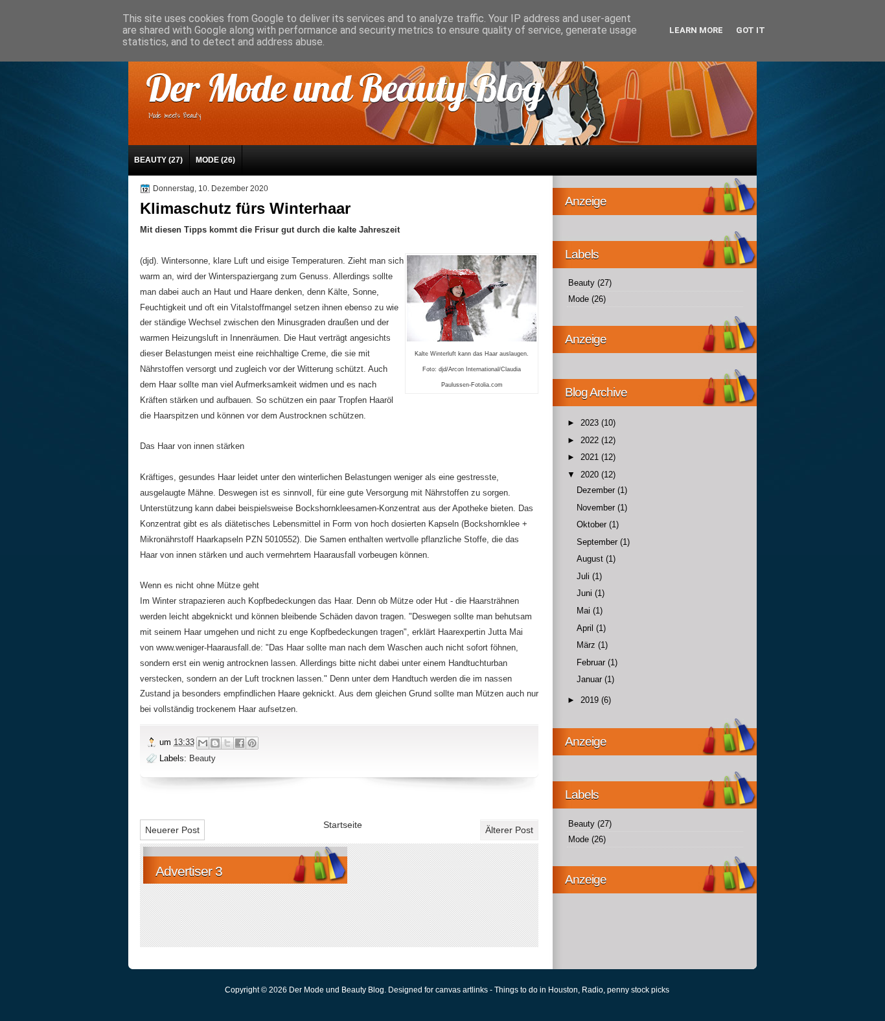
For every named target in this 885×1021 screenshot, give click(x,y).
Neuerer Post (172, 830)
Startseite (342, 825)
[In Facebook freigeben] (239, 743)
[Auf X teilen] (227, 743)
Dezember (597, 490)
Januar (590, 679)
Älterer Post (509, 830)
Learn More (696, 30)
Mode (207, 160)
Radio (592, 989)
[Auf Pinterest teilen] (252, 743)
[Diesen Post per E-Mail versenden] (202, 743)
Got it (750, 30)
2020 (590, 474)
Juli (584, 576)
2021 (590, 457)
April (586, 628)
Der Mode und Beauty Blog (344, 87)
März (587, 645)
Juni (586, 593)
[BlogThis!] (215, 743)
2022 (590, 440)
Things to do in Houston (536, 989)
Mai (585, 610)
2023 (590, 423)
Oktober (593, 524)
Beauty (150, 160)
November (597, 507)
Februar (592, 662)
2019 (590, 700)
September (598, 542)
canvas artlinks (461, 989)
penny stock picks (638, 989)
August (591, 559)
